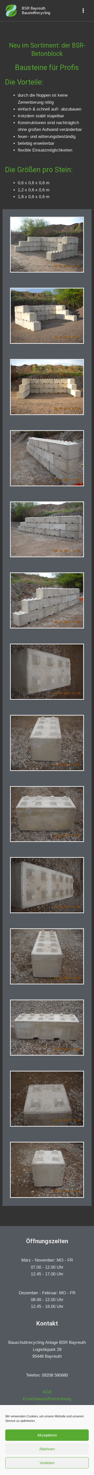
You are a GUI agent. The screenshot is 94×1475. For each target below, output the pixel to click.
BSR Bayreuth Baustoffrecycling (36, 10)
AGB (47, 1392)
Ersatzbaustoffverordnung (47, 1398)
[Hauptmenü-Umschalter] (83, 10)
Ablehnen (47, 1449)
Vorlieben (47, 1463)
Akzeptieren (47, 1435)
